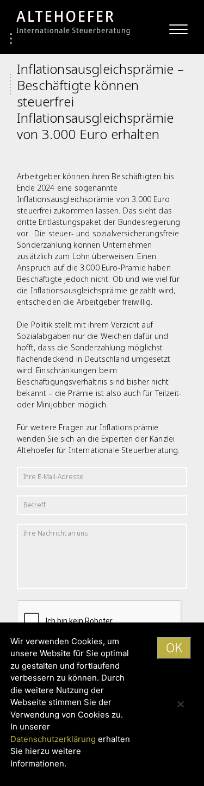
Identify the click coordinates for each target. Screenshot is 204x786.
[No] (180, 704)
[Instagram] (168, 14)
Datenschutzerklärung (53, 739)
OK (174, 647)
